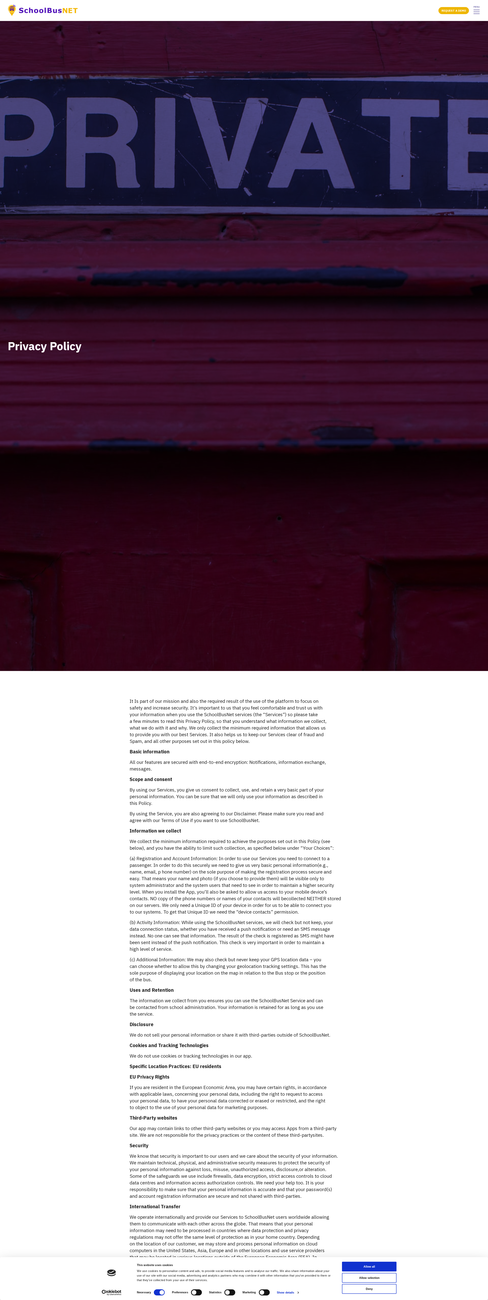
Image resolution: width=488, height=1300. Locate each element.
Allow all (369, 1266)
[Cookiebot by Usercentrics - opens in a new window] (111, 1292)
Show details (285, 1292)
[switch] (196, 1292)
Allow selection (369, 1277)
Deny (369, 1288)
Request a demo (453, 10)
